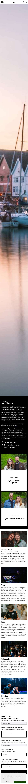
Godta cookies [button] (20, 781)
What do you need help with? (10, 718)
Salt (14, 2)
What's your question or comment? (12, 727)
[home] (2, 2)
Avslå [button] (7, 781)
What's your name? (7, 749)
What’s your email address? (9, 759)
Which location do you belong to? (11, 740)
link (16, 425)
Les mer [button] (18, 778)
